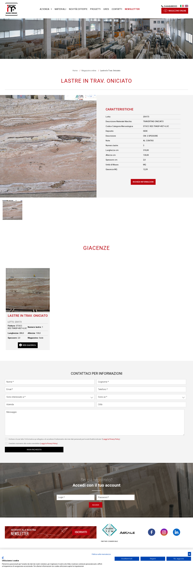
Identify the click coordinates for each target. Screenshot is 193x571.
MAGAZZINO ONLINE (177, 11)
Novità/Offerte (78, 9)
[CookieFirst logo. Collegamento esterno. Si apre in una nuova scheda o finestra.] (3, 558)
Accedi (95, 505)
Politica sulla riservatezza (101, 554)
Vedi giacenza (29, 345)
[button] (132, 9)
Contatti (117, 9)
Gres (106, 9)
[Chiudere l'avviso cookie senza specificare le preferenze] (189, 554)
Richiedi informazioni (143, 182)
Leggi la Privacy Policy (111, 439)
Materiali (60, 9)
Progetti (95, 9)
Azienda (44, 9)
